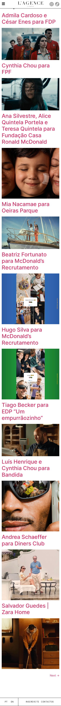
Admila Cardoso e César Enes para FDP (29, 18)
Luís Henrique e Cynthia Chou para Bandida (26, 468)
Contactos (47, 702)
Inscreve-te (32, 702)
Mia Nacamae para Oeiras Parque (25, 207)
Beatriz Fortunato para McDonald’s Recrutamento (24, 261)
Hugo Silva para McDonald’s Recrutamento (22, 336)
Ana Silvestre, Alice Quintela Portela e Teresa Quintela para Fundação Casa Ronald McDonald (28, 129)
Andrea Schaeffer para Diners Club (24, 540)
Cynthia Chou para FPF (26, 68)
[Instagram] (51, 4)
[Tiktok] (57, 4)
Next (54, 675)
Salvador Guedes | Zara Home (25, 608)
